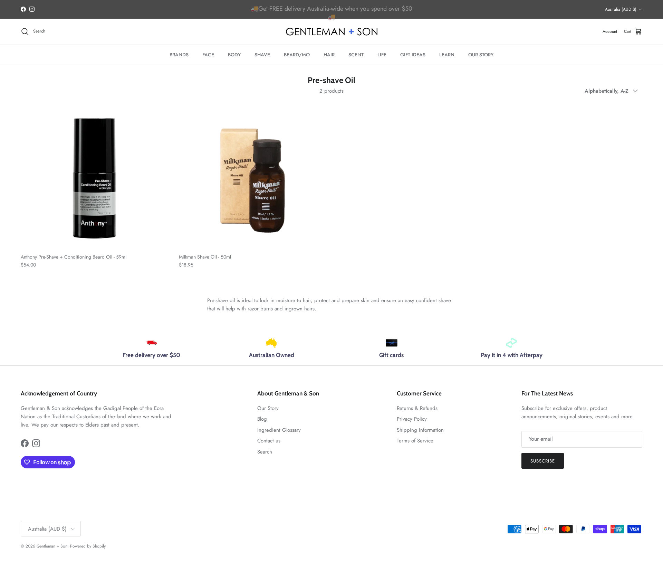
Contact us (268, 441)
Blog (262, 419)
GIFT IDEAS (412, 54)
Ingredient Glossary (279, 430)
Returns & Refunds (417, 408)
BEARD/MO (297, 54)
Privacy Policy (412, 419)
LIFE (381, 54)
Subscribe (542, 461)
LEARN (446, 54)
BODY (234, 54)
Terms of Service (415, 441)
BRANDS (179, 54)
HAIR (329, 54)
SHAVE (262, 54)
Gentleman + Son (52, 546)
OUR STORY (480, 54)
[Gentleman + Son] (331, 32)
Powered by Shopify (88, 546)
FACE (208, 54)
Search (264, 452)
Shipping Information (420, 430)
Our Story (268, 408)
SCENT (356, 54)
